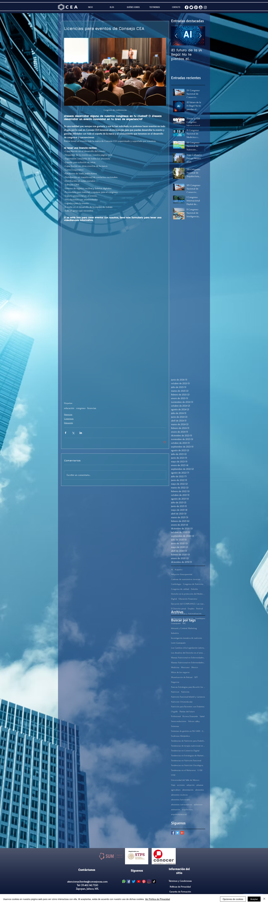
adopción (190, 785)
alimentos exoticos (179, 795)
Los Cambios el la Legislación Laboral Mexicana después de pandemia (188, 648)
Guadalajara (200, 618)
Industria (175, 633)
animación (175, 809)
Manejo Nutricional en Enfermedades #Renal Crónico (188, 657)
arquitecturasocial (179, 814)
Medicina (175, 667)
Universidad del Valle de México (185, 780)
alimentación (187, 790)
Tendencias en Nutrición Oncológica (187, 765)
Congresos (69, 419)
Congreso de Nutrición (193, 584)
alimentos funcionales (180, 799)
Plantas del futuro (187, 711)
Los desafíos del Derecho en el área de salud (188, 653)
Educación (68, 423)
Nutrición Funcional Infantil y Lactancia (188, 697)
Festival (199, 608)
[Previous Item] (176, 35)
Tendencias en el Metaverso (183, 770)
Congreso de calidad (180, 589)
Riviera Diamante (190, 716)
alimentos (199, 790)
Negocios (68, 414)
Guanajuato (176, 623)
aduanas (199, 785)
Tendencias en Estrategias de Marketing (188, 755)
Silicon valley (194, 721)
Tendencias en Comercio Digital (185, 750)
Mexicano (185, 667)
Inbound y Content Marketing (184, 628)
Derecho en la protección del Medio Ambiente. (188, 594)
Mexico (194, 667)
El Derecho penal (178, 608)
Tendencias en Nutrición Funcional (186, 760)
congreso (80, 408)
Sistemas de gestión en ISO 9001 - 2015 (188, 731)
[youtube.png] (201, 7)
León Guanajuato (178, 643)
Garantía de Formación (180, 891)
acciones (181, 785)
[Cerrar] (264, 899)
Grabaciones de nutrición (182, 618)
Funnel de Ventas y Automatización (186, 613)
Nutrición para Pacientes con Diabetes (187, 706)
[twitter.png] (191, 7)
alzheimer (198, 804)
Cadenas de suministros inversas (185, 579)
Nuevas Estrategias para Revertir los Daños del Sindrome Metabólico (188, 687)
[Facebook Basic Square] (173, 833)
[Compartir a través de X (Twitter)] (73, 432)
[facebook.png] (187, 7)
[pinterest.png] (196, 7)
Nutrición (185, 692)
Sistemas (175, 726)
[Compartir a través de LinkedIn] (80, 432)
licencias (91, 408)
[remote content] (115, 312)
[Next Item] (200, 35)
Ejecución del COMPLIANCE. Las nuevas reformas (188, 604)
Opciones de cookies (233, 899)
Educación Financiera (188, 599)
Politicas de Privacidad (180, 886)
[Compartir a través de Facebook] (65, 432)
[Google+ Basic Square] (182, 833)
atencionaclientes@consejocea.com (87, 881)
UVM (173, 775)
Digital (174, 599)
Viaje (173, 785)
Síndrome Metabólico (180, 736)
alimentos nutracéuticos (181, 804)
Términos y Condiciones (180, 881)
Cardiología (176, 584)
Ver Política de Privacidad (157, 899)
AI (172, 569)
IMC (184, 623)
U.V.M (200, 770)
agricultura (175, 790)
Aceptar (254, 899)
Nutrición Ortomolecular (182, 702)
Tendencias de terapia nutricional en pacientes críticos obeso (188, 746)
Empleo (191, 608)
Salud (202, 716)
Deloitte (194, 589)
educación (69, 408)
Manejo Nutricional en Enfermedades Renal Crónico (188, 662)
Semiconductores (178, 721)
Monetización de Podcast (181, 677)
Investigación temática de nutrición (186, 638)
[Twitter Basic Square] (177, 833)
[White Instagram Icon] (205, 7)
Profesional (176, 716)
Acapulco (178, 569)
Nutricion (175, 692)
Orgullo (174, 711)
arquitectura (187, 809)
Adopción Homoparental (181, 574)
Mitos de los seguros (180, 672)
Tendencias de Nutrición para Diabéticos (188, 741)
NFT (196, 677)
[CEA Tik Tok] (154, 881)
